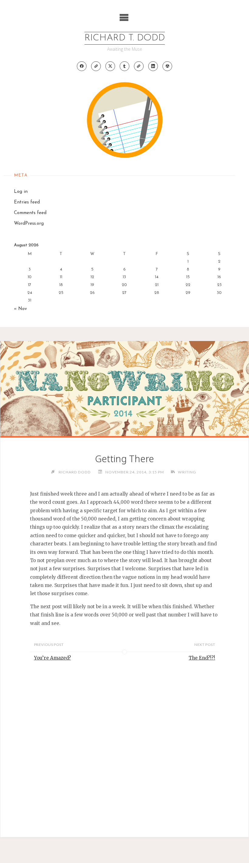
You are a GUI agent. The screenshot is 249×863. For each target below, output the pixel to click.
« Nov (20, 309)
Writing (187, 472)
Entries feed (27, 202)
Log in (21, 191)
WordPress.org (29, 223)
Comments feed (30, 213)
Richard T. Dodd (124, 38)
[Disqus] (124, 740)
